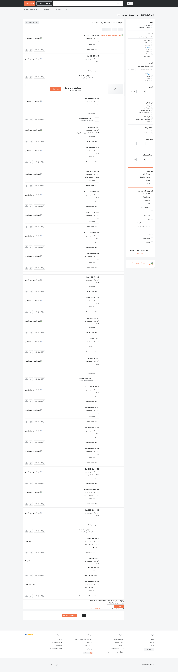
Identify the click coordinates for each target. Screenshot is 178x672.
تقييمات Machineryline (117, 648)
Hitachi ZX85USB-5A (91, 35)
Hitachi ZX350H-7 (93, 253)
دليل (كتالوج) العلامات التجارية (115, 652)
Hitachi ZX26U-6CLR (91, 387)
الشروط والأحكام (118, 639)
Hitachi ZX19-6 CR (92, 171)
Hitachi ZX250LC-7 (92, 56)
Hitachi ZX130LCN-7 (92, 98)
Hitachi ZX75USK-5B (91, 192)
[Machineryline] (144, 3)
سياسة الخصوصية (105, 608)
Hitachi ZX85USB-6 (92, 298)
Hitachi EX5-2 (94, 339)
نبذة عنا (152, 639)
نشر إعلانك (56, 89)
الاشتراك (119, 606)
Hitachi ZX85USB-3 (92, 277)
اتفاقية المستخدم (95, 608)
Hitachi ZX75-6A (93, 127)
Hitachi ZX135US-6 (92, 148)
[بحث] (121, 3)
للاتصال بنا (151, 645)
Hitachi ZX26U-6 (93, 358)
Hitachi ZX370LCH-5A (91, 489)
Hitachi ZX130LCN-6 (92, 407)
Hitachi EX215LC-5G (92, 469)
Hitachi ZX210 (94, 558)
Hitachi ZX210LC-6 (92, 318)
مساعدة (152, 642)
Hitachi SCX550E (93, 538)
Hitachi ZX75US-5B (92, 212)
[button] (31, 50)
